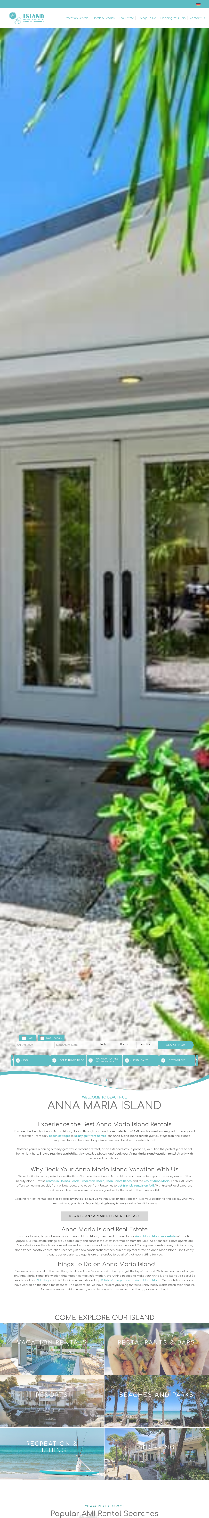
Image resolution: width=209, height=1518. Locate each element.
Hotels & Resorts (104, 18)
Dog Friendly (54, 1038)
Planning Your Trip (173, 18)
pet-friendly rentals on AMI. (136, 1185)
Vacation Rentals (77, 18)
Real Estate (126, 18)
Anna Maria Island (26, 18)
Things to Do (147, 18)
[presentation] (12, 1060)
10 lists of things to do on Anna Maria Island (130, 1280)
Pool (30, 1038)
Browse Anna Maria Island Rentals (104, 1216)
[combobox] (104, 1045)
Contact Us (197, 18)
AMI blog (42, 1280)
